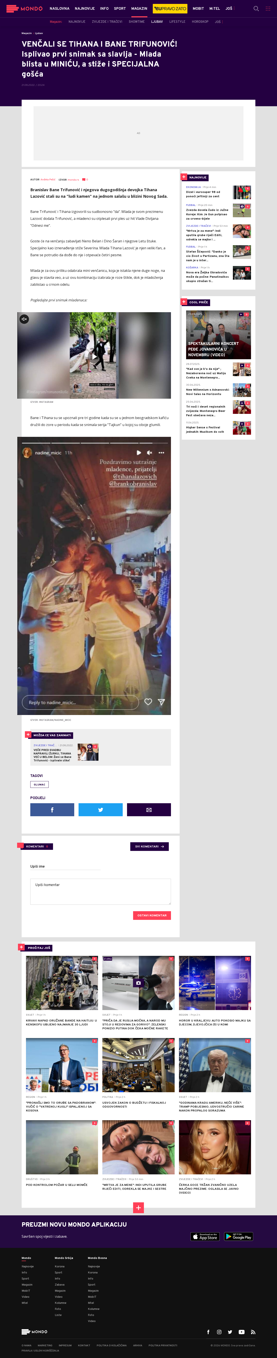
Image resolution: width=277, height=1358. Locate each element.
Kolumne (60, 1303)
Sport (25, 1279)
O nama (26, 1345)
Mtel (25, 1303)
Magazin (27, 33)
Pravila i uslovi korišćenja (40, 1351)
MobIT (26, 1291)
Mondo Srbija (64, 1258)
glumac (39, 785)
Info (24, 1273)
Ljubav (39, 33)
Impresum (65, 1345)
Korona (59, 1266)
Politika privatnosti (163, 1345)
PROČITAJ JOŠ (39, 948)
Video (25, 1297)
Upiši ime (37, 867)
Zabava (59, 1285)
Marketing (45, 1345)
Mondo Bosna (97, 1258)
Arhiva (137, 1345)
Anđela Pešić (47, 179)
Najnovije (28, 1266)
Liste (58, 1315)
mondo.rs (73, 180)
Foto (58, 1309)
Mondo (26, 1258)
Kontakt (84, 1345)
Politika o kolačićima (112, 1345)
